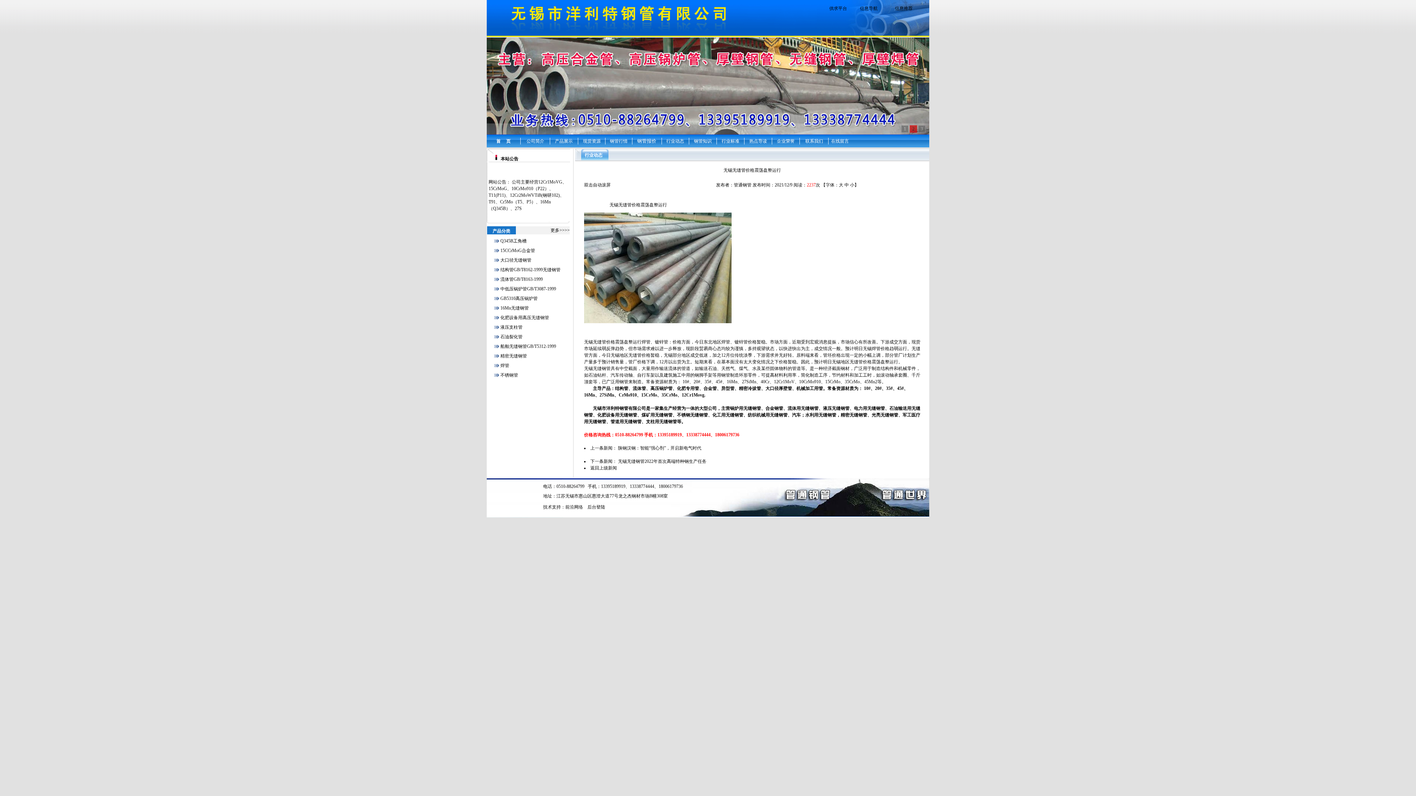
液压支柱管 (511, 327)
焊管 (504, 365)
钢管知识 (703, 141)
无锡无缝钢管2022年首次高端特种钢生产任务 (662, 461)
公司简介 (535, 141)
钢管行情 (619, 141)
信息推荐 (904, 8)
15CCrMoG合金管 (517, 250)
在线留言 (840, 141)
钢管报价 (646, 141)
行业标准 (730, 141)
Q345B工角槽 (513, 241)
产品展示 (564, 141)
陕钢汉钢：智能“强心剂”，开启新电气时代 (659, 448)
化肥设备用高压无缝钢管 (524, 317)
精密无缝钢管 (513, 356)
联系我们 (814, 141)
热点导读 (758, 141)
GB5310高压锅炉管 (519, 298)
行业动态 (675, 141)
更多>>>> (560, 230)
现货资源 (592, 141)
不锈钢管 (509, 375)
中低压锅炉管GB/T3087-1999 (528, 288)
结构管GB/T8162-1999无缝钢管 (530, 269)
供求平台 (838, 8)
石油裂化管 (511, 336)
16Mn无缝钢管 (514, 308)
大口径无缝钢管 (515, 260)
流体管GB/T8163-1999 (521, 279)
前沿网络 (574, 507)
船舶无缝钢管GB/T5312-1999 (528, 346)
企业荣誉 (786, 141)
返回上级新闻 (603, 468)
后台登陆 (596, 507)
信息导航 (869, 8)
